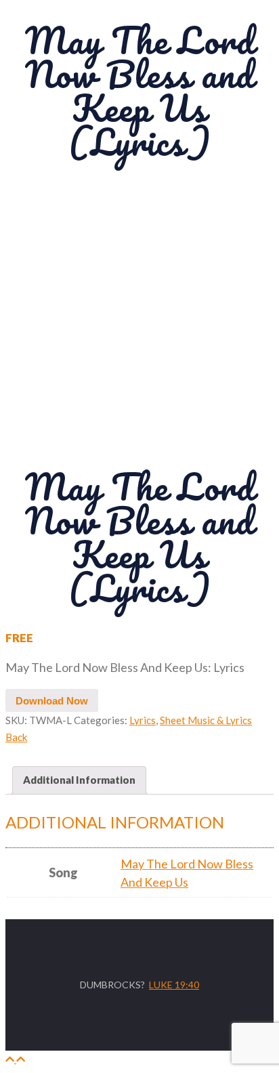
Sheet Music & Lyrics (206, 720)
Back (16, 737)
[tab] (79, 780)
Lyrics (142, 720)
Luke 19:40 (174, 984)
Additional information (79, 780)
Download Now (52, 701)
